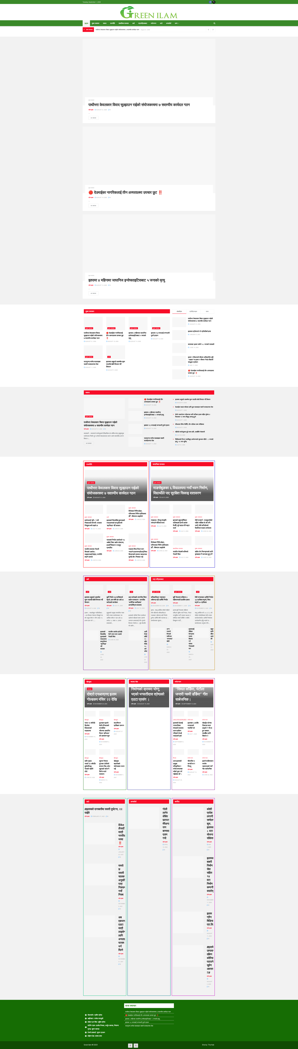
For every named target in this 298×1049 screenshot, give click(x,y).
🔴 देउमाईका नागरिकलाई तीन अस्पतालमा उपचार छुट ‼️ (125, 192)
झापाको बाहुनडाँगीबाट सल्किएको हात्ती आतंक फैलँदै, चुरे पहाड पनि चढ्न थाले (181, 524)
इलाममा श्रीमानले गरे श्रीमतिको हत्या (199, 331)
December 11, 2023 (210, 901)
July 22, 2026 (180, 435)
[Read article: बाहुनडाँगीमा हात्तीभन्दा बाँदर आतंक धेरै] (202, 633)
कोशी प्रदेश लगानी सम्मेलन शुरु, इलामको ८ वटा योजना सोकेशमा (211, 823)
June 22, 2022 (208, 775)
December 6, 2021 (121, 905)
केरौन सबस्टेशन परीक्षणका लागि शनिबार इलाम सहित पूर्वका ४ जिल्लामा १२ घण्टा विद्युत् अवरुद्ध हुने (192, 415)
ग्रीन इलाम (90, 110)
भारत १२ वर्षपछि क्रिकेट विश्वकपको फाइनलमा (90, 726)
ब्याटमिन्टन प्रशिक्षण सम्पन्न (119, 724)
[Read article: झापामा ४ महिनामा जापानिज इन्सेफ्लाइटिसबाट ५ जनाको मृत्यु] (149, 247)
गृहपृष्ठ (86, 23)
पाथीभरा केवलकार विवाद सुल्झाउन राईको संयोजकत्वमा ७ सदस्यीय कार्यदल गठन (117, 29)
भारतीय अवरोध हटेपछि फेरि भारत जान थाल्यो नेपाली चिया (115, 634)
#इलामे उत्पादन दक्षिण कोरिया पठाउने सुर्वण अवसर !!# (210, 959)
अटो (161, 23)
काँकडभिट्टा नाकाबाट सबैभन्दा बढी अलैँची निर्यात (159, 598)
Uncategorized (180, 719)
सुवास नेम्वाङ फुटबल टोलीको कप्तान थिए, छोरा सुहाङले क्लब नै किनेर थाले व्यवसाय (104, 767)
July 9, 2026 (165, 497)
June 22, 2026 (140, 519)
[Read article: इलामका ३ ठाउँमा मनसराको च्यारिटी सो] (193, 713)
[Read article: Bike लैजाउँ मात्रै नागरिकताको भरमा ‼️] (100, 834)
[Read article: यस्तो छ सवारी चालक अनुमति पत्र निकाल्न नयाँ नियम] (100, 874)
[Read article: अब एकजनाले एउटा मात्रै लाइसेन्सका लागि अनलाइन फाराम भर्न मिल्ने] (100, 926)
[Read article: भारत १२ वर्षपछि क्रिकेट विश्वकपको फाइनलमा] (90, 713)
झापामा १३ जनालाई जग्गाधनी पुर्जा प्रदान (160, 334)
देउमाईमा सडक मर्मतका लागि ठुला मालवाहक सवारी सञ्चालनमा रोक (194, 407)
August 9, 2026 (112, 370)
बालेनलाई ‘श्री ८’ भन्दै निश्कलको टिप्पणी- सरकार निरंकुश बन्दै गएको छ (93, 523)
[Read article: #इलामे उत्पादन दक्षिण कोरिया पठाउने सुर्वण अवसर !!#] (188, 956)
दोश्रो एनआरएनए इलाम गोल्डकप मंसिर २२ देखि (102, 696)
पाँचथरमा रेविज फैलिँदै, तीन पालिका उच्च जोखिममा (189, 424)
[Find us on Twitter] (213, 2)
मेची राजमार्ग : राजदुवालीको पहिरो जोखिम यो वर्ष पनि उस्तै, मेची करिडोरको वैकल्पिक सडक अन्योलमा (203, 524)
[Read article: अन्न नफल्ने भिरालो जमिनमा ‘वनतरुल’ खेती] (158, 633)
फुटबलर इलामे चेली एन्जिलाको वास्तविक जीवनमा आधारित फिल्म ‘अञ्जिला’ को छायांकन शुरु (104, 729)
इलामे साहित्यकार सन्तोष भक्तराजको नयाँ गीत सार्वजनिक (207, 764)
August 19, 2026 (101, 197)
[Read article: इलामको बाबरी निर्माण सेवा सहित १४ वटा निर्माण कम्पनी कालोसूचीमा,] (188, 867)
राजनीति (112, 23)
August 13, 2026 (101, 285)
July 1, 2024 (193, 734)
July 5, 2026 (184, 557)
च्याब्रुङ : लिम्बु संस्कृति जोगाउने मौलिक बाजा (158, 521)
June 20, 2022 (90, 777)
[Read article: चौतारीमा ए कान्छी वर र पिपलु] (193, 752)
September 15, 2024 (189, 704)
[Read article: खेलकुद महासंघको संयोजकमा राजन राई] (119, 752)
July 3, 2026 (184, 531)
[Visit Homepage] (149, 12)
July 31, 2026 (118, 605)
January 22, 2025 (121, 853)
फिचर (174, 758)
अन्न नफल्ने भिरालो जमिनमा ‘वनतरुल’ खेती (170, 635)
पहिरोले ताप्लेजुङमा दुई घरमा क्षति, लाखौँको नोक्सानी (190, 431)
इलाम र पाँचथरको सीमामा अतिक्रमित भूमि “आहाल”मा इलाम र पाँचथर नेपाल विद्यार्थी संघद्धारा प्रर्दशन (200, 359)
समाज (104, 23)
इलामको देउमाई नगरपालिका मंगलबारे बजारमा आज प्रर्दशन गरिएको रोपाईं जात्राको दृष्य (178, 729)
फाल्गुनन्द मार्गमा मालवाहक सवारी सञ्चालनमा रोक (92, 362)
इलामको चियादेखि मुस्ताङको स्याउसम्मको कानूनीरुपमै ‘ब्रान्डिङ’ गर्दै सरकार (116, 523)
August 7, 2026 (181, 410)
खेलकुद (90, 689)
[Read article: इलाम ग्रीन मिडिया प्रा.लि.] (188, 922)
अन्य (176, 23)
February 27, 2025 (98, 816)
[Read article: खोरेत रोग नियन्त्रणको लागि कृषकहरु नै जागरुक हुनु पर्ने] (204, 540)
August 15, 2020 (144, 704)
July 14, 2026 (96, 529)
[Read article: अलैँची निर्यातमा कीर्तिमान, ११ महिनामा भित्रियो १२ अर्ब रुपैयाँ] (135, 635)
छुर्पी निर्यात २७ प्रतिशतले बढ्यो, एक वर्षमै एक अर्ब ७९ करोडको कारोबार (115, 600)
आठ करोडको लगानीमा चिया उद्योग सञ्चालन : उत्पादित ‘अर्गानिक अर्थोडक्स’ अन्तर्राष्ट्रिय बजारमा (137, 601)
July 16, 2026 (140, 608)
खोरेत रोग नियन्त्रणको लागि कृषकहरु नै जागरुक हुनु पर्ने (204, 552)
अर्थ (133, 23)
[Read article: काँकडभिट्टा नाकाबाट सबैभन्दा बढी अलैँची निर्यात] (160, 589)
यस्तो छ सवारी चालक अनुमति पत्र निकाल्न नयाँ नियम (122, 879)
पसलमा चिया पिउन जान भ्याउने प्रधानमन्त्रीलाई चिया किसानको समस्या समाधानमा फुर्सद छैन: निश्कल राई (138, 553)
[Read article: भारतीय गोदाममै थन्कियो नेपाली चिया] (182, 540)
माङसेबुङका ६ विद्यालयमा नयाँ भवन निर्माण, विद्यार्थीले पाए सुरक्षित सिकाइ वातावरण (180, 490)
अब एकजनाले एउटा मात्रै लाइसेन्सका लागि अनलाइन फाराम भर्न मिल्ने (123, 933)
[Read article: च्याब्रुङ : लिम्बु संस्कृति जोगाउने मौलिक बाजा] (160, 509)
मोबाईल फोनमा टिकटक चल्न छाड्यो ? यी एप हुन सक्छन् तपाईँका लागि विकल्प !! (207, 729)
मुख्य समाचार (95, 23)
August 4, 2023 (209, 982)
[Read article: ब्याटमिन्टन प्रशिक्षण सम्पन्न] (119, 713)
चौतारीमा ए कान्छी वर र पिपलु (191, 763)
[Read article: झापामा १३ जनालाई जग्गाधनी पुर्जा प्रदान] (160, 323)
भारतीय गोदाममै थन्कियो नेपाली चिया (180, 552)
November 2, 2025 (202, 608)
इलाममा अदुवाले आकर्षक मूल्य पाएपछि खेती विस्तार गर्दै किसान (115, 364)
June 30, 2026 (118, 529)
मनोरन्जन (153, 23)
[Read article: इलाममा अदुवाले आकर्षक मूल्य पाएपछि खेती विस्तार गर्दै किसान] (115, 352)
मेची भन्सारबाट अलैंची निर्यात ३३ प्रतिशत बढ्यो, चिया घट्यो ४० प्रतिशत (204, 600)
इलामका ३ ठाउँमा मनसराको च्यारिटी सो (193, 725)
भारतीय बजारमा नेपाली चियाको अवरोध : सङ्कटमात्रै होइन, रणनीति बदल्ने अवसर (93, 553)
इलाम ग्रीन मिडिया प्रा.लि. (210, 918)
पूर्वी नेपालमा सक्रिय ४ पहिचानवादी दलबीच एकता (181, 598)
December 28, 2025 (158, 606)
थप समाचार (94, 117)
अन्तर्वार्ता (168, 23)
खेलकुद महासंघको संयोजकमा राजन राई (119, 764)
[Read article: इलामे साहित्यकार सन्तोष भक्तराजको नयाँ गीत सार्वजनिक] (207, 752)
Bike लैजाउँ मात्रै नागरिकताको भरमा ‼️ (124, 834)
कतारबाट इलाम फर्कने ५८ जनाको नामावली (201, 344)
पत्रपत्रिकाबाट (142, 23)
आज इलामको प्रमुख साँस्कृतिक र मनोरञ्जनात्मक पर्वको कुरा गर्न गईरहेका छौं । (178, 767)
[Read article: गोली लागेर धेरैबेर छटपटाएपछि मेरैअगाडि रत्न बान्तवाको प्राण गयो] (144, 818)
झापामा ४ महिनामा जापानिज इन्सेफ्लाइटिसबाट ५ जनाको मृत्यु (126, 280)
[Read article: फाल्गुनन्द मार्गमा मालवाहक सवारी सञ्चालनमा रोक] (93, 352)
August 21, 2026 (101, 110)
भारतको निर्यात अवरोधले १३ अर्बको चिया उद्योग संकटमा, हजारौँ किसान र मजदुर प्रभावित (116, 543)
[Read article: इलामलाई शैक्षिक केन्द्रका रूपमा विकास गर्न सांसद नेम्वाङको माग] (180, 633)
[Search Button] (214, 23)
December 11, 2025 (180, 606)
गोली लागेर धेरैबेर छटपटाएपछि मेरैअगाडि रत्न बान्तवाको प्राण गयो (168, 823)
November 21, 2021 (122, 960)
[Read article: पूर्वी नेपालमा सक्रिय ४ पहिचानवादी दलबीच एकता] (182, 589)
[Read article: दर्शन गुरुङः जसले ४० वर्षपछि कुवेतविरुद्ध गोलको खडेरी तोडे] (90, 752)
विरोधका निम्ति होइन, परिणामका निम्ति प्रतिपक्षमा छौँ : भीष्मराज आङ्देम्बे (137, 513)
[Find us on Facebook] (210, 2)
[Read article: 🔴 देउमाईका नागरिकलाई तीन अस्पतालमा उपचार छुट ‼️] (149, 160)
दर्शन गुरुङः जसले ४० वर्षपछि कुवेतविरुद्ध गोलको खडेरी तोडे (90, 766)
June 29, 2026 (96, 560)
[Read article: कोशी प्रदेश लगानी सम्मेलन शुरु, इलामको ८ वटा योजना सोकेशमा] (188, 818)
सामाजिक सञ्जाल (124, 23)
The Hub (211, 1045)
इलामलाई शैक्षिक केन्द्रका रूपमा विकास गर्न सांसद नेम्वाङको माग (191, 639)
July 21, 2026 (180, 445)
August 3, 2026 (181, 427)
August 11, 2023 (209, 934)
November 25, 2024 (100, 704)
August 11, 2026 (90, 367)
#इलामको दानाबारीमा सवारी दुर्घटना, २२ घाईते (103, 810)
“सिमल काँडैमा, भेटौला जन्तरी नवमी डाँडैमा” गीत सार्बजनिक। (191, 694)
